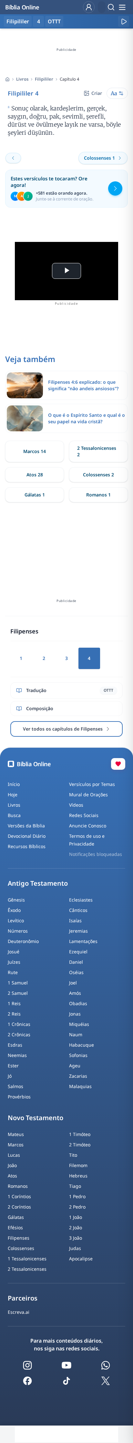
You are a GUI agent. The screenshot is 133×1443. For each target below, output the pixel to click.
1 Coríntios (19, 1196)
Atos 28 (34, 475)
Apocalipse (81, 1259)
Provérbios (19, 1097)
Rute (13, 972)
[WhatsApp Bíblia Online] (105, 1365)
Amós (75, 993)
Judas (75, 1248)
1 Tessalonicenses (27, 1259)
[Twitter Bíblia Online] (105, 1381)
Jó (10, 1076)
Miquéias (79, 1024)
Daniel (76, 962)
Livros (22, 79)
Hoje (12, 794)
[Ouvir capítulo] (123, 21)
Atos (12, 1176)
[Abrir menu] (122, 7)
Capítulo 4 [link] (69, 79)
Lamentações (83, 941)
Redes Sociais (83, 815)
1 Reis (14, 1003)
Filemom (78, 1165)
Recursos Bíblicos (27, 846)
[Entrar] (89, 7)
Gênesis (16, 900)
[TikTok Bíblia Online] (66, 1381)
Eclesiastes (81, 900)
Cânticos (78, 910)
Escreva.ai (18, 1312)
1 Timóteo (79, 1134)
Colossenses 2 (98, 475)
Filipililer (44, 79)
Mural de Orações (88, 794)
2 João (75, 1227)
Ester (13, 1065)
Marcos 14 (34, 451)
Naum (75, 1034)
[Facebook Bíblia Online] (27, 1381)
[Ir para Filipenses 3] (13, 158)
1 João (75, 1217)
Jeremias (78, 931)
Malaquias (80, 1086)
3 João (75, 1238)
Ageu (74, 1065)
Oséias (76, 972)
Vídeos (76, 805)
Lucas (14, 1155)
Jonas (75, 1014)
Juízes (14, 962)
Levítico (16, 920)
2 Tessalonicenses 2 (96, 451)
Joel (73, 983)
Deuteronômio (23, 941)
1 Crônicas (19, 1024)
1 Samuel (18, 983)
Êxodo (14, 910)
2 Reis (14, 1014)
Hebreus (78, 1176)
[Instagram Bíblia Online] (27, 1365)
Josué (13, 952)
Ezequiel (78, 952)
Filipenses (18, 1238)
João (12, 1165)
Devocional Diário (27, 836)
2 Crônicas (19, 1034)
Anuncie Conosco (87, 826)
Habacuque (81, 1045)
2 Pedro (77, 1207)
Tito (73, 1155)
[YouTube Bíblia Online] (66, 1365)
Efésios (15, 1227)
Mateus (16, 1134)
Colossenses (21, 1248)
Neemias (17, 1055)
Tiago (75, 1186)
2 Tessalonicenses (27, 1269)
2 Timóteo (79, 1145)
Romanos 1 (98, 495)
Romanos (18, 1186)
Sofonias (78, 1055)
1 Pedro (77, 1196)
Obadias (78, 1003)
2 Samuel (18, 993)
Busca (14, 815)
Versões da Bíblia (26, 826)
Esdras (15, 1045)
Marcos (16, 1145)
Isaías (75, 920)
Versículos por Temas (92, 784)
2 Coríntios (19, 1207)
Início (14, 784)
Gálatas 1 (35, 495)
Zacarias (78, 1076)
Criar (96, 93)
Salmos (15, 1086)
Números (18, 931)
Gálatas (16, 1217)
